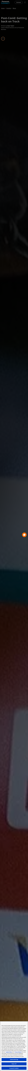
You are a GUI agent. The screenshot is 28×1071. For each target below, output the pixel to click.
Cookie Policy (9, 1052)
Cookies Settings (14, 1059)
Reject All (14, 1064)
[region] (14, 1046)
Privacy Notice (18, 1052)
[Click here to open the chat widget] (24, 535)
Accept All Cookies (13, 1068)
